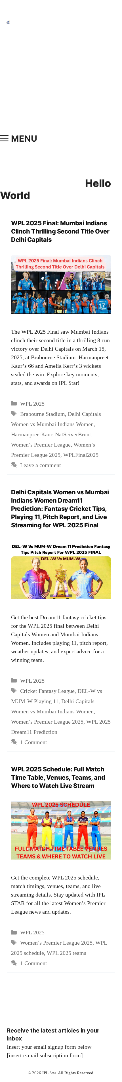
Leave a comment (40, 465)
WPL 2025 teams (66, 953)
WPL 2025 (32, 403)
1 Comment (33, 742)
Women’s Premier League (41, 444)
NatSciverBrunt (73, 434)
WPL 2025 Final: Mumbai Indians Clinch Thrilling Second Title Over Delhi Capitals (60, 231)
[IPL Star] (8, 22)
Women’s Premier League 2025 (47, 721)
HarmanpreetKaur (31, 434)
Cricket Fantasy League (47, 691)
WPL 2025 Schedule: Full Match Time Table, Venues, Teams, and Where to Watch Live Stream (58, 777)
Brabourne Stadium (42, 414)
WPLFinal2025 (80, 455)
